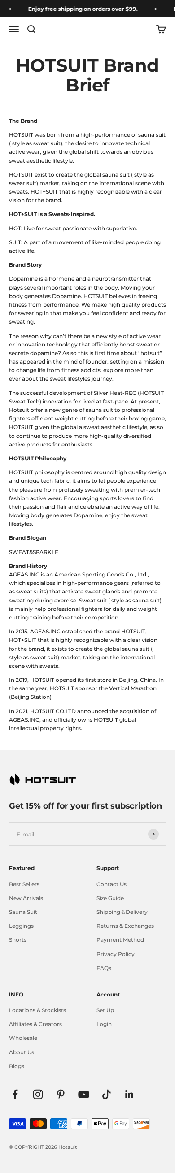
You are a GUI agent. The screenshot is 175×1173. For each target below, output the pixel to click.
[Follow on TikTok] (107, 1094)
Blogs (16, 1066)
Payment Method (120, 939)
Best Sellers (24, 884)
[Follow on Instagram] (38, 1094)
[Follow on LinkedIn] (129, 1094)
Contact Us (111, 884)
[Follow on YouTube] (84, 1094)
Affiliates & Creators (35, 1024)
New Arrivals (26, 898)
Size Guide (110, 898)
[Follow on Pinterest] (61, 1094)
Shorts (17, 939)
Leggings (21, 925)
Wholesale (23, 1037)
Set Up (105, 1010)
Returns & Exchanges (125, 925)
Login (104, 1024)
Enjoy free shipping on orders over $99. (81, 8)
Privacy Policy (115, 954)
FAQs (103, 968)
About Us (21, 1052)
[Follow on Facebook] (15, 1094)
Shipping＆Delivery (122, 912)
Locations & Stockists (37, 1010)
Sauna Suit (23, 912)
